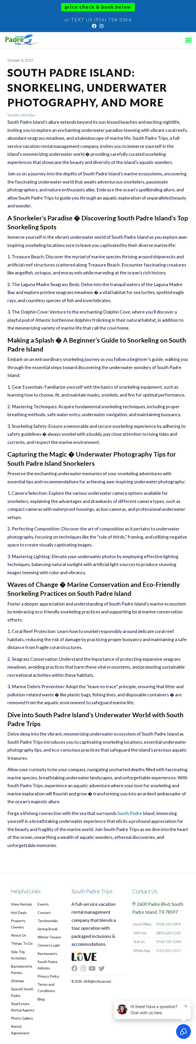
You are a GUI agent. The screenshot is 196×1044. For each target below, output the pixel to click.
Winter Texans (49, 937)
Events (43, 904)
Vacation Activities (21, 115)
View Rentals (21, 904)
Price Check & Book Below (98, 7)
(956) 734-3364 (168, 941)
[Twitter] (103, 968)
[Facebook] (94, 26)
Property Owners (18, 924)
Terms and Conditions (46, 987)
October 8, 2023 (20, 60)
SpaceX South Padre (22, 992)
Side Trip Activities (18, 955)
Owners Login (49, 945)
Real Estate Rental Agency (22, 1006)
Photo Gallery (22, 1018)
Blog (41, 999)
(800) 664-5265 (168, 933)
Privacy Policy (48, 976)
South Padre (129, 813)
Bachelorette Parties (21, 969)
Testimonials (48, 921)
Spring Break (48, 929)
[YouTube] (94, 968)
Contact (44, 912)
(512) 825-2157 (168, 950)
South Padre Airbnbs (47, 965)
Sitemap (17, 981)
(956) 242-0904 (168, 924)
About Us (18, 935)
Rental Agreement (20, 1029)
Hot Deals (19, 912)
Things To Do (22, 943)
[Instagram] (102, 26)
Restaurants (47, 953)
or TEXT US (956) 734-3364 (98, 19)
